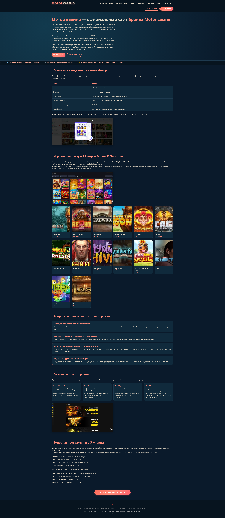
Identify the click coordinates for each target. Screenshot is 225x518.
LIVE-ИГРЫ (168, 3)
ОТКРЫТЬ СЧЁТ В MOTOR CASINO (112, 492)
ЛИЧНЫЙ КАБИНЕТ (152, 9)
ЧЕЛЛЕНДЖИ (151, 3)
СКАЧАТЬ (160, 3)
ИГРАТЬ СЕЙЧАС (58, 54)
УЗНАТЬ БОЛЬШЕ (74, 55)
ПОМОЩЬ (132, 3)
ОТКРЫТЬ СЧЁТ (167, 8)
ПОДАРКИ (141, 3)
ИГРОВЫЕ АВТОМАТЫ (107, 3)
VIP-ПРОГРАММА (121, 3)
